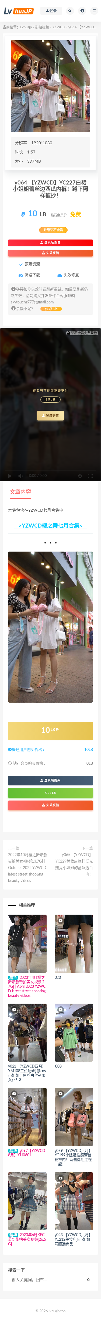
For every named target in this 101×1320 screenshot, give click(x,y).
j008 (58, 1066)
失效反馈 (52, 253)
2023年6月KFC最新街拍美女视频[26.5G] (27, 1239)
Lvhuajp (26, 27)
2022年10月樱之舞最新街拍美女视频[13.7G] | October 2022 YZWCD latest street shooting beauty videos (27, 868)
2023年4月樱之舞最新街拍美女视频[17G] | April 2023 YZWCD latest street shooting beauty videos (27, 987)
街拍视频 (42, 27)
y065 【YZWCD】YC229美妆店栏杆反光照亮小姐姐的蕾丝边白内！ (74, 864)
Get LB (50, 792)
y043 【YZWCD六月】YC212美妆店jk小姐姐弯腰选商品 (73, 1239)
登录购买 (52, 415)
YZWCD (58, 27)
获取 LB (51, 309)
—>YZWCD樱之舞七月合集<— (50, 526)
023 (58, 978)
